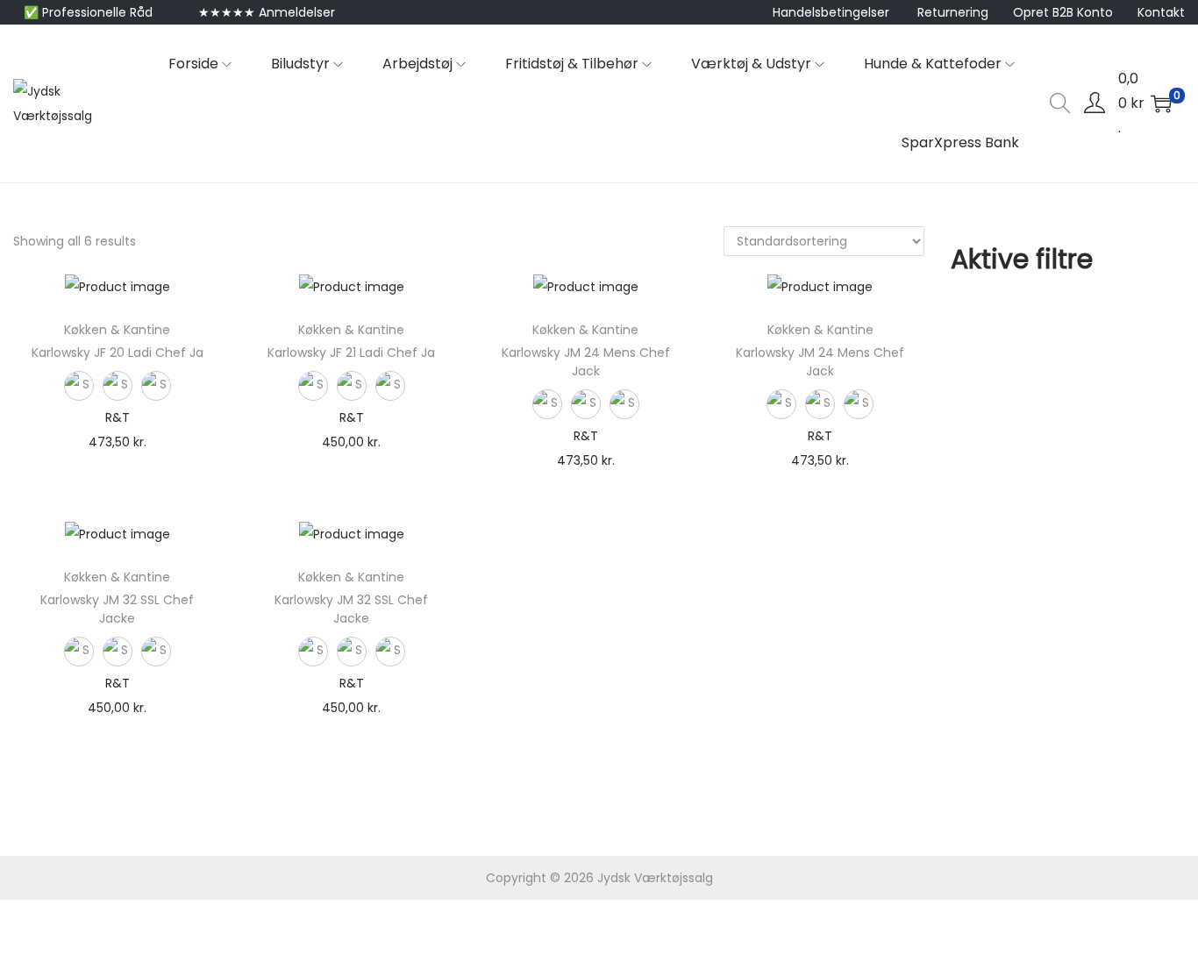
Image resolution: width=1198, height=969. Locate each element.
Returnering (952, 12)
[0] (1161, 103)
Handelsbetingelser (831, 12)
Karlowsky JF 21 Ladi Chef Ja (351, 352)
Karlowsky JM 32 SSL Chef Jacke (117, 609)
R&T (117, 417)
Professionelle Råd (97, 12)
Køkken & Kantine (117, 329)
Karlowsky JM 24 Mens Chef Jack (586, 362)
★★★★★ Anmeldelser (266, 12)
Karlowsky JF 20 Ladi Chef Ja (117, 352)
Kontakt (1161, 12)
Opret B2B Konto (1063, 12)
